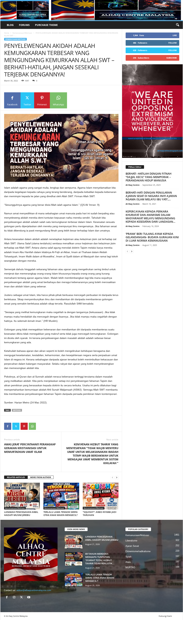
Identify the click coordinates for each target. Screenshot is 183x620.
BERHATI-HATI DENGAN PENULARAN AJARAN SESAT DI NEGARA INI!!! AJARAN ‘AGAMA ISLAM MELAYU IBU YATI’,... (151, 196)
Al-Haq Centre (133, 185)
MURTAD (130, 567)
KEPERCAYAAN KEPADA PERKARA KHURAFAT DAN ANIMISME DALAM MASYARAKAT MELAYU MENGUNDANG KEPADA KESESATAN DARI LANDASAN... (150, 216)
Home (6, 33)
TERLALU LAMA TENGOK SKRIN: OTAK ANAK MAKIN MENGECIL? (60, 513)
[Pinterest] (24, 426)
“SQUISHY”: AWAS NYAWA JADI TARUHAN (99, 513)
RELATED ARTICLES (16, 477)
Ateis (128, 562)
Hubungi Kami (165, 616)
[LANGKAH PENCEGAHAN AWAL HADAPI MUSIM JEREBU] (22, 496)
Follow (172, 42)
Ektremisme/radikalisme (137, 551)
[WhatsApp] (32, 426)
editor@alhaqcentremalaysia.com (34, 590)
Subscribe (171, 57)
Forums (24, 25)
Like (175, 35)
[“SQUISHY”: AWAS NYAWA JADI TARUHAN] (100, 496)
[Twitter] (15, 426)
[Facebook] (7, 426)
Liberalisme (131, 540)
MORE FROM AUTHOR (40, 477)
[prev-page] (112, 477)
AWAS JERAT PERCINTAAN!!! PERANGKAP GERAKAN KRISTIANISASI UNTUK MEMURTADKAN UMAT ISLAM (30, 448)
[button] (177, 25)
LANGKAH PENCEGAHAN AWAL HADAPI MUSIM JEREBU (21, 513)
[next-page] (116, 477)
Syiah (128, 556)
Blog (10, 25)
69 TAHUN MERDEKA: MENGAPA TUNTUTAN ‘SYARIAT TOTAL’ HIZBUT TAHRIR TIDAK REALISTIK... (99, 558)
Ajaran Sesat (132, 546)
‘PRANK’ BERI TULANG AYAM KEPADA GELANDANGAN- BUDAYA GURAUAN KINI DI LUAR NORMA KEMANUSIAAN (152, 237)
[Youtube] (29, 597)
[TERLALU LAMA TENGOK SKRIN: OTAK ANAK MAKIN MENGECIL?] (61, 496)
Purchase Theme (46, 25)
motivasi (17, 410)
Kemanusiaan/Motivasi (22, 33)
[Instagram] (15, 597)
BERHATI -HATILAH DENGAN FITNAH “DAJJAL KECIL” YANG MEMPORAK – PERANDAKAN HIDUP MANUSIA (148, 177)
